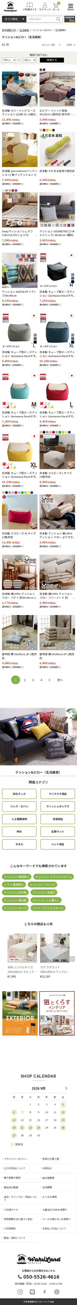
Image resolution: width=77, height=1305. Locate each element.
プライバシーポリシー (16, 1158)
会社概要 (47, 1187)
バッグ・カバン (19, 806)
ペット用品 (57, 844)
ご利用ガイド (11, 1209)
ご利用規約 (10, 1228)
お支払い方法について (54, 1228)
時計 (19, 831)
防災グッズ (19, 794)
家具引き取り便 (50, 1158)
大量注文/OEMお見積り (54, 1209)
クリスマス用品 (58, 794)
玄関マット (57, 831)
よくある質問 (49, 1196)
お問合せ (47, 1168)
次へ (60, 680)
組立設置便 (48, 1177)
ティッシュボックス (57, 806)
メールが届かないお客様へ (56, 1219)
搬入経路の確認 (12, 1177)
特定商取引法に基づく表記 (18, 1219)
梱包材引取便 (11, 1187)
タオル (19, 844)
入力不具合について (14, 1168)
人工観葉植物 (19, 819)
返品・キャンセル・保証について (20, 1198)
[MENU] (70, 6)
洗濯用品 (58, 819)
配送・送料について (14, 1237)
